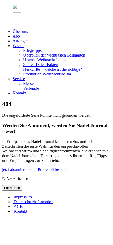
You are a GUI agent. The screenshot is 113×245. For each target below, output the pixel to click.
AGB (18, 206)
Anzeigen (21, 41)
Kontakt (19, 93)
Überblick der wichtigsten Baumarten (54, 55)
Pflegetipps (32, 50)
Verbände (31, 88)
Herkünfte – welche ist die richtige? (52, 69)
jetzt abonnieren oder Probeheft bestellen (35, 169)
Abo (16, 36)
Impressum (22, 197)
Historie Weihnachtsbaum (44, 60)
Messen (29, 83)
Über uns (20, 31)
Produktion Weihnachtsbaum (47, 74)
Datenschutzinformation (33, 202)
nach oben (12, 188)
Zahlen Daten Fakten (40, 64)
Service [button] (19, 78)
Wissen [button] (18, 45)
